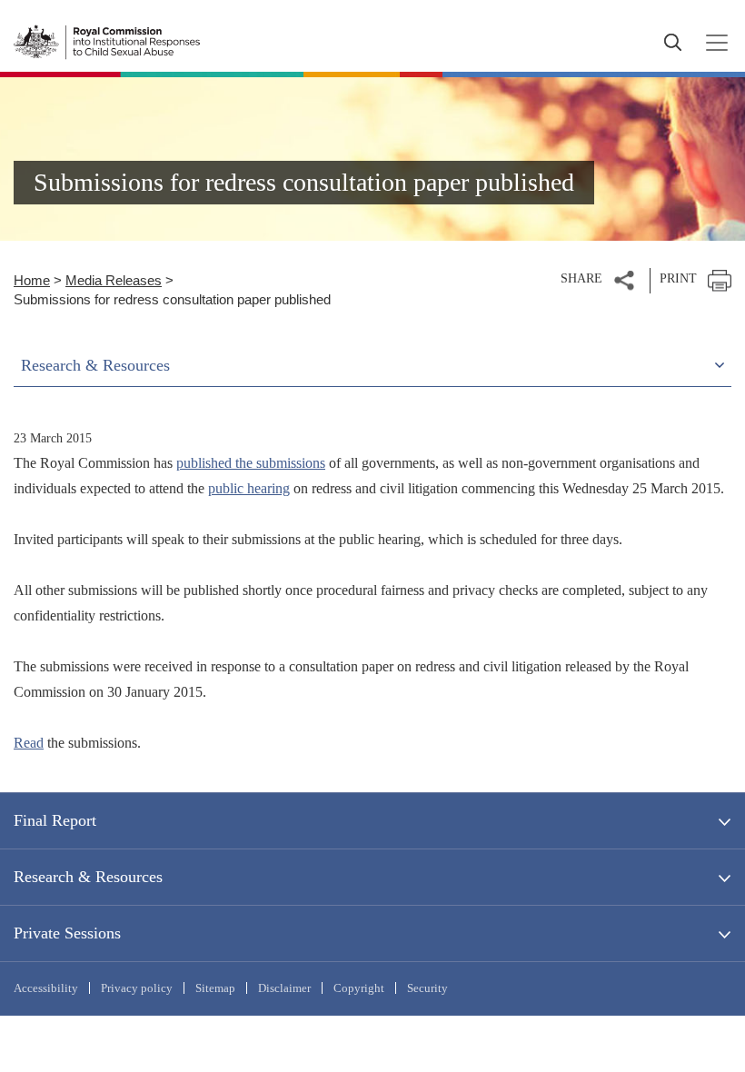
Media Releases (113, 280)
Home (32, 280)
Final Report (55, 820)
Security (427, 988)
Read (29, 742)
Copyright (358, 988)
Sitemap (215, 988)
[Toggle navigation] (711, 43)
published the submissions (250, 463)
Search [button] (672, 43)
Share (581, 278)
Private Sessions (67, 933)
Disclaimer (284, 988)
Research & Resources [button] (95, 365)
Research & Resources (88, 877)
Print (678, 278)
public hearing (249, 488)
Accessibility (46, 988)
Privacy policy (137, 988)
